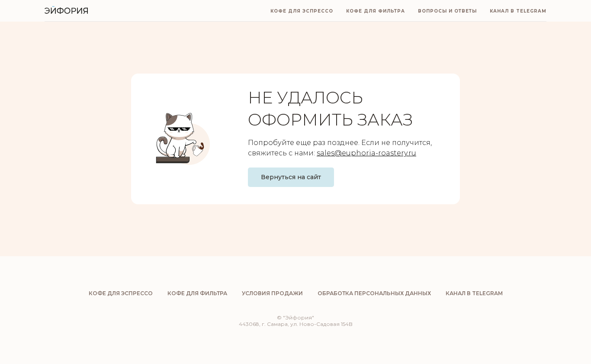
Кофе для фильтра (375, 11)
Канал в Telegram (518, 11)
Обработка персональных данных (374, 293)
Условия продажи (272, 293)
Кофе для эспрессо (301, 11)
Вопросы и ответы (447, 11)
